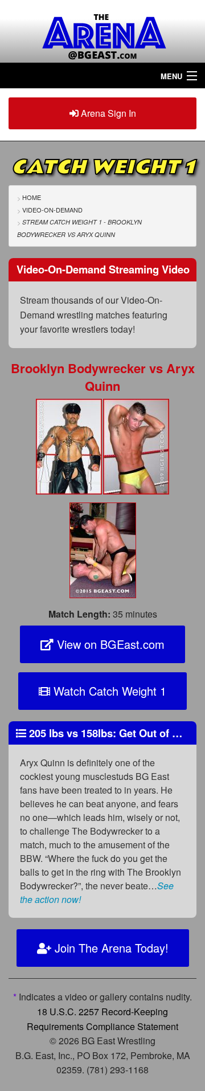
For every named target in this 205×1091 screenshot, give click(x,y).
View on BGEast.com (109, 644)
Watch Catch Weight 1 (108, 691)
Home (31, 197)
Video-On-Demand (52, 209)
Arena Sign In (107, 113)
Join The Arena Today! (110, 947)
